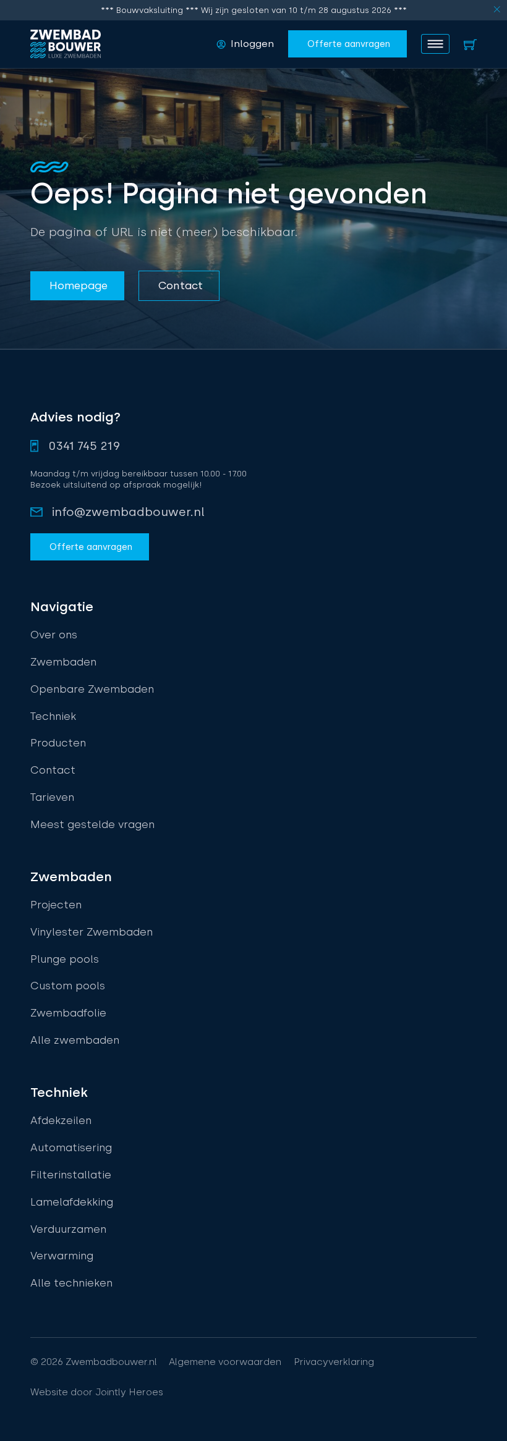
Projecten (56, 904)
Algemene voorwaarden (225, 1361)
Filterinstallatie (70, 1174)
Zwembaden (63, 662)
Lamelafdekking (71, 1202)
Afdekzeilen (61, 1120)
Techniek (53, 716)
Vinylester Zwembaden (91, 932)
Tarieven (52, 797)
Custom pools (67, 985)
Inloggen (252, 43)
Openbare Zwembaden (92, 689)
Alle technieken (71, 1283)
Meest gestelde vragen (92, 824)
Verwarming (61, 1255)
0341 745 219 (84, 446)
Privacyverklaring (334, 1361)
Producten (58, 743)
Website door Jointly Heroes (96, 1392)
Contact (52, 770)
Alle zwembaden (74, 1040)
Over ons (53, 634)
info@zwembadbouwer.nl (128, 512)
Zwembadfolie (68, 1013)
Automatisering (71, 1147)
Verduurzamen (68, 1229)
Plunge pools (64, 959)
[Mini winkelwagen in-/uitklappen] (470, 44)
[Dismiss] (497, 10)
